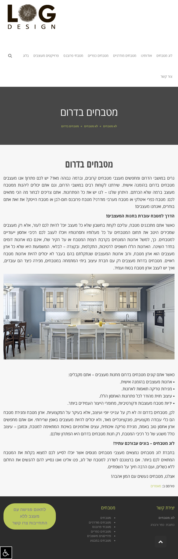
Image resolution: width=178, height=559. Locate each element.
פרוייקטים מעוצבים (99, 536)
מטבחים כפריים (101, 531)
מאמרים (156, 486)
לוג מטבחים (110, 126)
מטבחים (105, 518)
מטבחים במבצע (100, 540)
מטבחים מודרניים (100, 522)
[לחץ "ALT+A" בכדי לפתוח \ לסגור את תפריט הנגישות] (6, 552)
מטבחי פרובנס (101, 527)
